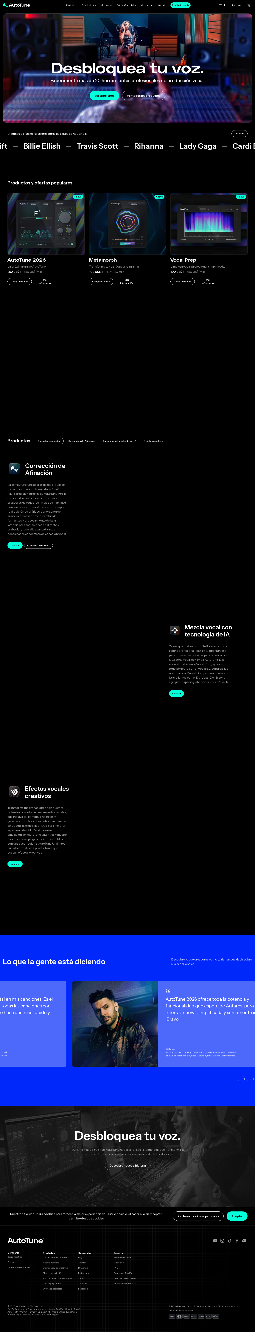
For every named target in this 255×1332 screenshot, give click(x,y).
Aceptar (237, 1216)
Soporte (162, 5)
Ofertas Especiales (126, 5)
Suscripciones (89, 5)
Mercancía (106, 5)
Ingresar (236, 5)
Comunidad (147, 5)
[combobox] (222, 5)
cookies (49, 1214)
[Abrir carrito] (248, 5)
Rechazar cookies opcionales (198, 1216)
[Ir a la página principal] (16, 5)
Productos (71, 5)
